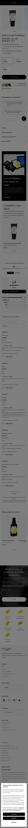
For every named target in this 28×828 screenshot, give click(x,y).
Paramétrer (14, 822)
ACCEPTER (13, 814)
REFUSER (14, 818)
